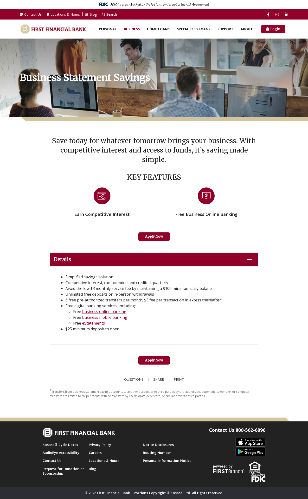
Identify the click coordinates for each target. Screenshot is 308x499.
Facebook (268, 14)
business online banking (104, 311)
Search (111, 14)
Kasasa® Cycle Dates (60, 444)
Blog (93, 14)
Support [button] (225, 29)
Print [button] (179, 379)
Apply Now (154, 236)
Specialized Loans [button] (193, 29)
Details (62, 259)
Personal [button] (108, 29)
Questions (133, 379)
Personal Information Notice (167, 460)
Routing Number (157, 452)
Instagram (277, 14)
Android (250, 452)
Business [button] (132, 29)
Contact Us (33, 14)
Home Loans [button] (158, 29)
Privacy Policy (100, 444)
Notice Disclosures (158, 444)
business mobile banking (104, 317)
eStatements (93, 323)
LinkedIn (286, 14)
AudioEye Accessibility (61, 452)
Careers (95, 452)
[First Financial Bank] (53, 28)
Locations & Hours (65, 14)
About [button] (247, 29)
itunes (250, 442)
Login (275, 29)
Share (158, 379)
